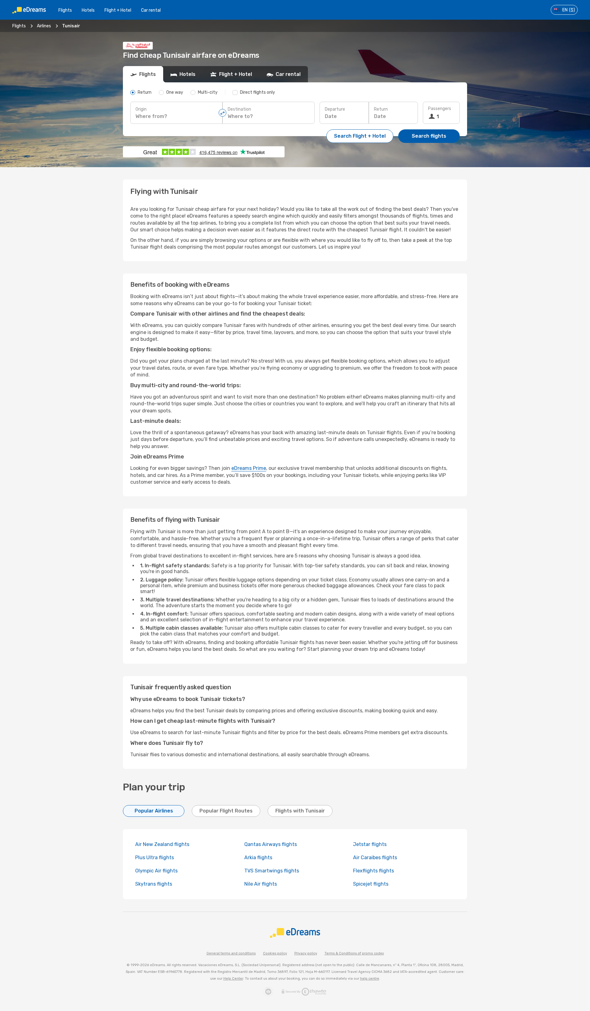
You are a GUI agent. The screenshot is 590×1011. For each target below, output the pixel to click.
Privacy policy (305, 953)
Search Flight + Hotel (360, 136)
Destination (239, 109)
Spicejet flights (370, 884)
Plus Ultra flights (154, 857)
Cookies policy (275, 953)
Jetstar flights (370, 844)
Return (381, 109)
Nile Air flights (260, 884)
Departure (335, 109)
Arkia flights (258, 857)
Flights (65, 10)
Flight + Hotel (117, 10)
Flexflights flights (373, 871)
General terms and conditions (231, 953)
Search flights (429, 136)
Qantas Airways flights (270, 844)
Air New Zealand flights (162, 844)
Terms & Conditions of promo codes (354, 953)
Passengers (439, 108)
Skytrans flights (153, 884)
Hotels (88, 10)
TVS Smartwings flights (271, 871)
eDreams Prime (248, 468)
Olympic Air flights (156, 871)
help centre (369, 979)
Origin (141, 109)
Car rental (151, 10)
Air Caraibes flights (375, 857)
